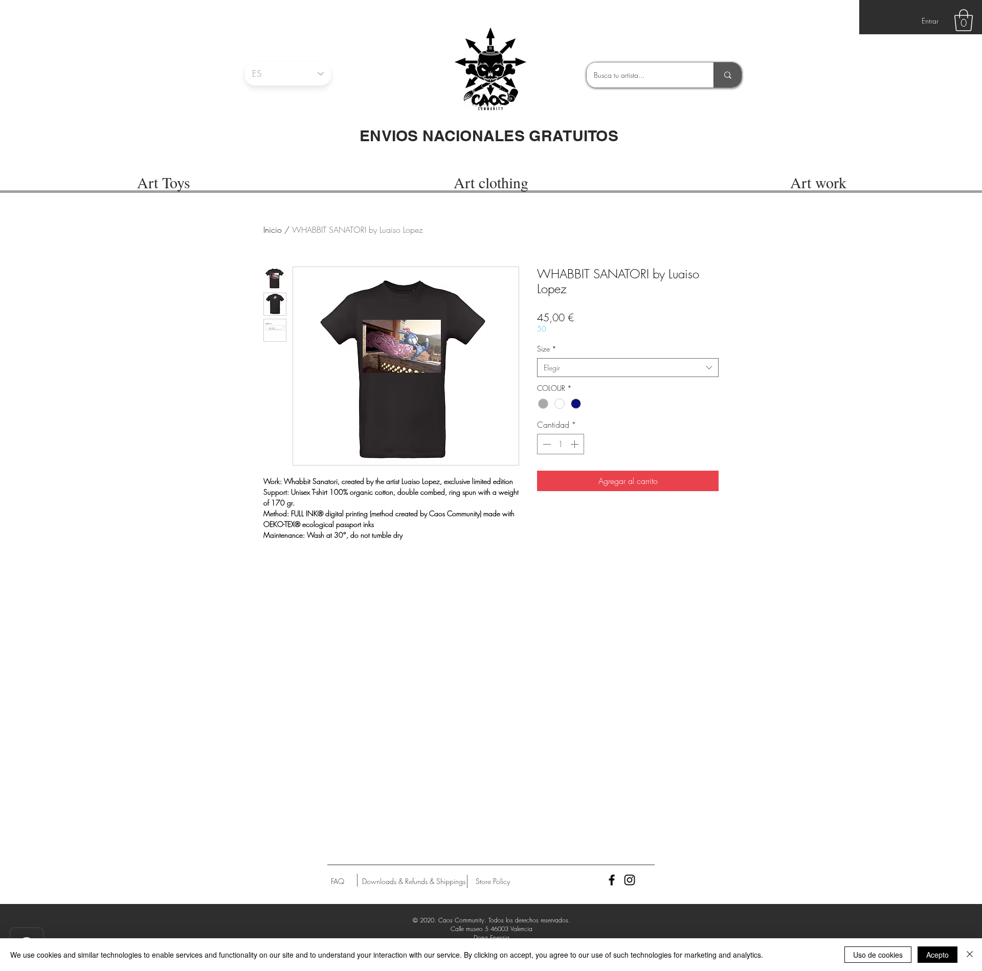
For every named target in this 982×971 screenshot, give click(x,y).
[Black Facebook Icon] (612, 880)
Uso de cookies (878, 955)
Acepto (937, 955)
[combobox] (628, 368)
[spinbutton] (560, 444)
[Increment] (575, 444)
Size (546, 349)
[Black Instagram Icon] (629, 880)
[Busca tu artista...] (727, 74)
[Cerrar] (970, 954)
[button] (963, 20)
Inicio (272, 229)
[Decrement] (546, 444)
